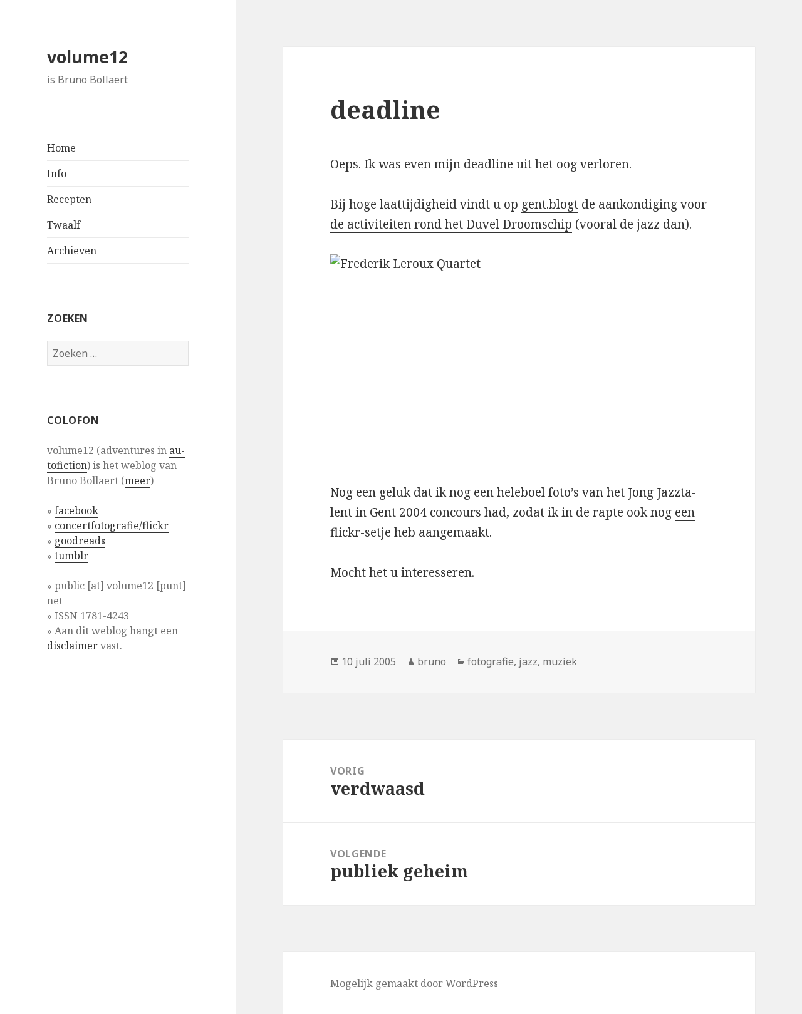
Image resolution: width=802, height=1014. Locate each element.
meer (137, 480)
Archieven (71, 250)
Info (56, 173)
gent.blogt (549, 204)
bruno (431, 661)
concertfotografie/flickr (112, 525)
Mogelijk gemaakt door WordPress (414, 983)
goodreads (80, 540)
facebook (76, 510)
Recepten (69, 199)
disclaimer (72, 646)
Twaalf (63, 225)
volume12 (87, 56)
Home (61, 148)
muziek (560, 661)
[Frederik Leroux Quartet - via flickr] (518, 358)
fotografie (490, 661)
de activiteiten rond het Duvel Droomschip (451, 224)
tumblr (71, 555)
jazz (528, 661)
